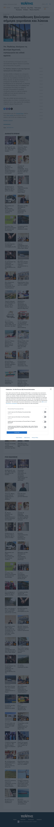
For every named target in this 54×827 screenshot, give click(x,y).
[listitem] (27, 409)
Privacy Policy (35, 437)
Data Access (27, 437)
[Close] (51, 389)
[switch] (44, 412)
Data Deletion (19, 437)
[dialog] (27, 413)
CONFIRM (16, 432)
